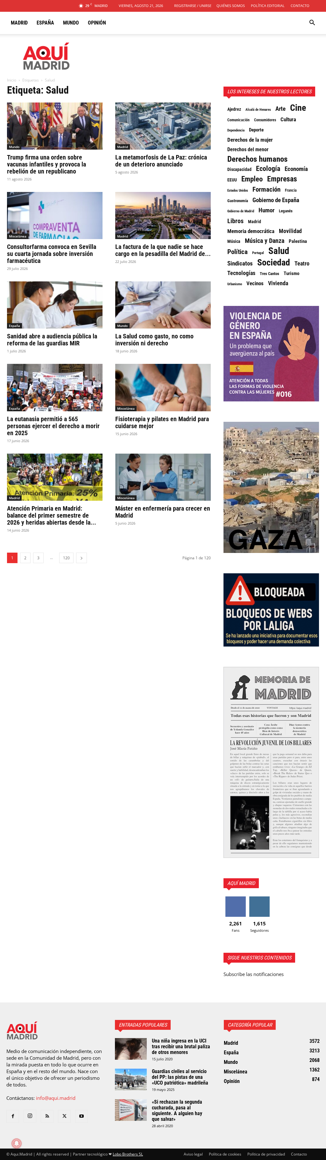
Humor (266, 210)
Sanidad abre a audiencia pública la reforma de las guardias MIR (52, 339)
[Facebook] (12, 1116)
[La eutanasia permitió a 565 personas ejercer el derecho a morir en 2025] (55, 387)
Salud (278, 251)
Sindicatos (240, 263)
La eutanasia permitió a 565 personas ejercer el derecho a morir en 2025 (53, 426)
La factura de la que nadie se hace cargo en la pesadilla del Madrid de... (163, 250)
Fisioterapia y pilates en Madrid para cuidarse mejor (162, 422)
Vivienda (278, 283)
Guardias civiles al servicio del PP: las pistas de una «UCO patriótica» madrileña (180, 1077)
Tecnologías (241, 273)
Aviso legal (193, 1154)
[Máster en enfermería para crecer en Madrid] (163, 477)
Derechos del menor (247, 149)
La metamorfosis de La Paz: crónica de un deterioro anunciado (161, 160)
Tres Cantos (269, 273)
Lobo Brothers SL (128, 1154)
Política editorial (268, 5)
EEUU (232, 179)
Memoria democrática (250, 231)
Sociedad (273, 262)
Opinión (97, 23)
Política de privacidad (266, 1154)
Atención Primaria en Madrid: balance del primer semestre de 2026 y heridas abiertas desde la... (51, 515)
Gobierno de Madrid (240, 211)
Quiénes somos (230, 5)
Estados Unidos (237, 190)
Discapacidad (239, 169)
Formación (266, 189)
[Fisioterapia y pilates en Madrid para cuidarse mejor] (163, 387)
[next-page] (81, 558)
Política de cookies (225, 1154)
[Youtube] (81, 1116)
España (45, 23)
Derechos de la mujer (250, 140)
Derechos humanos (257, 159)
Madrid (19, 23)
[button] (312, 23)
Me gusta (235, 898)
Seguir (259, 898)
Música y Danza (264, 241)
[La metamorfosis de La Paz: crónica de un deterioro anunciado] (163, 126)
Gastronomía (237, 200)
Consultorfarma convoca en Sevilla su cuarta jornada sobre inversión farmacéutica (51, 254)
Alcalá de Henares (258, 110)
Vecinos (255, 283)
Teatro (301, 263)
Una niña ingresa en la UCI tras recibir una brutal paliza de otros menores (181, 1046)
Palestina (298, 241)
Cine (298, 108)
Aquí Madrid (241, 883)
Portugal (258, 253)
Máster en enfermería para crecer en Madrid (162, 512)
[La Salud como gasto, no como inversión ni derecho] (163, 305)
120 (66, 558)
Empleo (252, 179)
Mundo (71, 23)
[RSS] (47, 1116)
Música (233, 241)
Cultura (288, 119)
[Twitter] (64, 1116)
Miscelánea (17, 236)
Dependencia (235, 130)
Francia (291, 190)
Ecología (268, 169)
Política (237, 252)
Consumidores (265, 120)
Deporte (256, 130)
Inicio (11, 80)
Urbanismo (234, 284)
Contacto (300, 5)
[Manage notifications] (16, 1143)
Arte (280, 109)
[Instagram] (30, 1116)
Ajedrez (234, 109)
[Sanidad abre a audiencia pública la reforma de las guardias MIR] (55, 305)
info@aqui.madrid (55, 1098)
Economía (296, 169)
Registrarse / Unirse (192, 5)
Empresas (282, 179)
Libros (235, 221)
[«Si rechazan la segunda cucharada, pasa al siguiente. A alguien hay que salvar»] (131, 1110)
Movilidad (290, 231)
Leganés (286, 211)
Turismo (291, 273)
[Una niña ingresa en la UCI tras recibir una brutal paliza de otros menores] (131, 1049)
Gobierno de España (275, 200)
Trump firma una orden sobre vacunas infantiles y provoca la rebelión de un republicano (46, 164)
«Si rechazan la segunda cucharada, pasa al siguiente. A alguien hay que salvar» (177, 1110)
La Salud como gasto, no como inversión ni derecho (154, 339)
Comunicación (238, 119)
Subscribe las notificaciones (253, 974)
